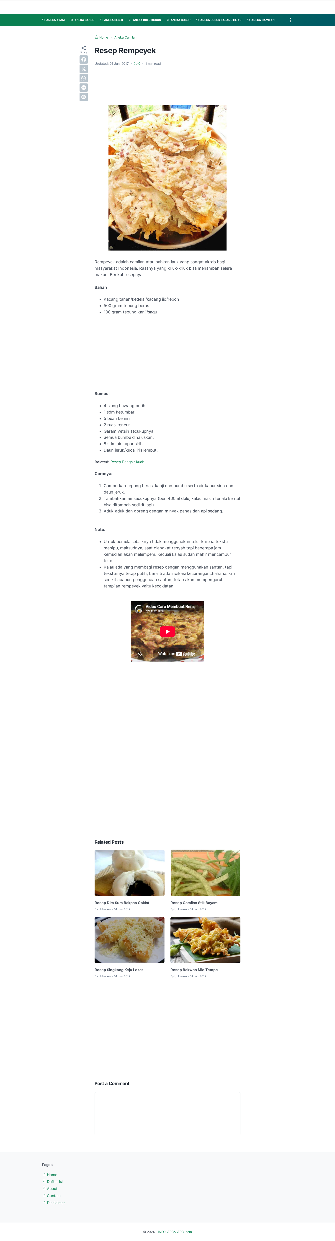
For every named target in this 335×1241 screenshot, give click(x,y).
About (51, 1188)
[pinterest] (84, 97)
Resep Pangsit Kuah (127, 462)
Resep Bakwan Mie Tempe (194, 969)
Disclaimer (55, 1202)
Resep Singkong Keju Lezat (119, 969)
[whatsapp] (84, 78)
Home (51, 1174)
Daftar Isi (54, 1181)
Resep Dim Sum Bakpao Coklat (122, 902)
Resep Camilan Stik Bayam (194, 902)
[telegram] (84, 87)
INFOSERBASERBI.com (175, 1232)
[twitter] (84, 69)
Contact (53, 1195)
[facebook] (84, 59)
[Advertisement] (167, 86)
